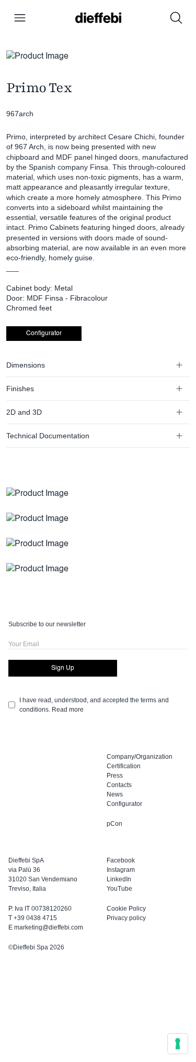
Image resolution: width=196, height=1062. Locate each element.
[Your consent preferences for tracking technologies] (178, 1044)
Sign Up (62, 668)
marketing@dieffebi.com (48, 927)
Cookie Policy (126, 908)
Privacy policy (126, 918)
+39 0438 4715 (35, 918)
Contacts (119, 785)
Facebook (121, 860)
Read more (68, 709)
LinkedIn (119, 879)
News (115, 794)
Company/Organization (139, 756)
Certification (124, 766)
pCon (114, 823)
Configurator (44, 333)
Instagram (121, 869)
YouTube (119, 888)
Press (115, 775)
